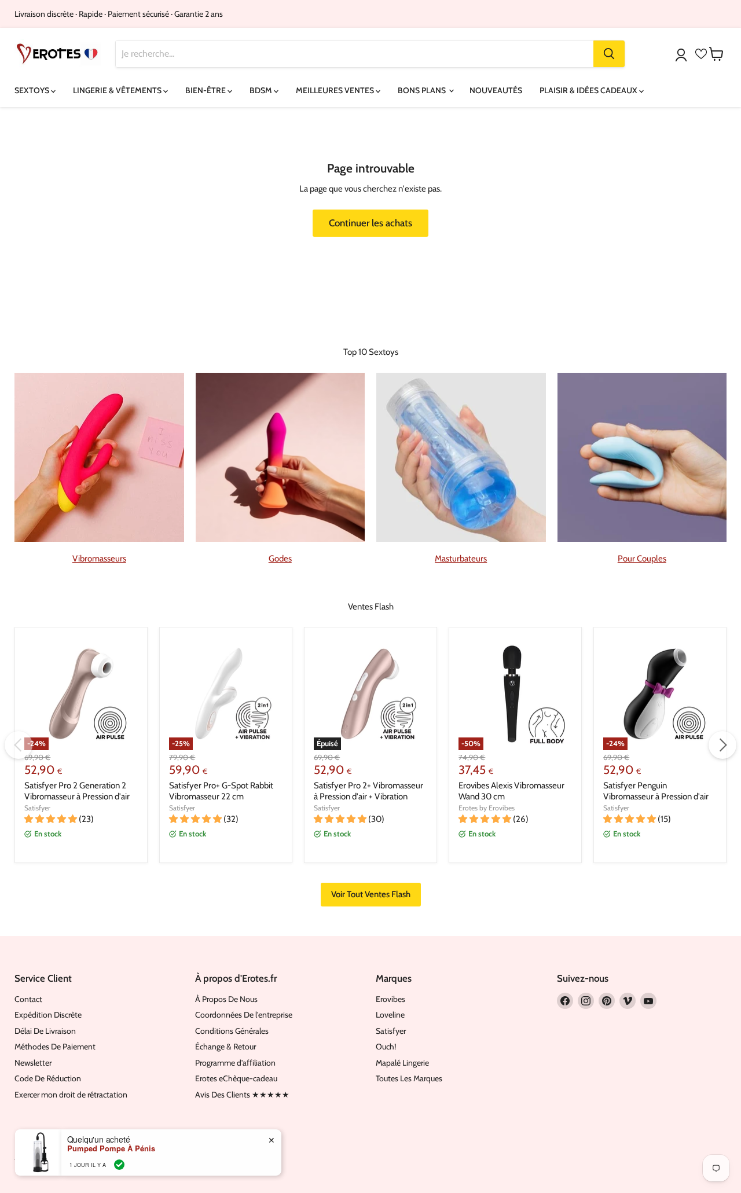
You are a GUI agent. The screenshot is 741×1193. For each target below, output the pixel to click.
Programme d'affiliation (235, 1063)
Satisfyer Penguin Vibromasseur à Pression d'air (656, 791)
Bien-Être (206, 90)
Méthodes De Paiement (55, 1046)
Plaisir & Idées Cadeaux (589, 90)
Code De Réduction (47, 1078)
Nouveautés (495, 90)
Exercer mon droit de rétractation (70, 1094)
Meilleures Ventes (336, 90)
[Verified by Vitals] (119, 1164)
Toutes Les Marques (409, 1078)
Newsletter (33, 1063)
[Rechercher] (609, 54)
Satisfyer (37, 807)
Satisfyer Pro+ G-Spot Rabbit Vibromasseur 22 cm (221, 791)
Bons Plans (422, 90)
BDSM (262, 90)
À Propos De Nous (226, 999)
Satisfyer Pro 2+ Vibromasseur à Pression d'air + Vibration (368, 791)
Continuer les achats (370, 223)
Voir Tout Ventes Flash (370, 894)
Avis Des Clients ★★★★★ (242, 1094)
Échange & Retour (225, 1046)
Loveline (390, 1015)
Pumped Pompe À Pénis (111, 1148)
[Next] (722, 745)
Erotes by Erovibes (486, 807)
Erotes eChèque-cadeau (236, 1078)
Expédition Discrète (48, 1015)
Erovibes (390, 999)
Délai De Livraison (45, 1031)
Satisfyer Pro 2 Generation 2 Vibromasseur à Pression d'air (77, 791)
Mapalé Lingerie (402, 1063)
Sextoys (32, 90)
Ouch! (386, 1046)
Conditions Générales (232, 1031)
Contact (28, 999)
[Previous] (18, 745)
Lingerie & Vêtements (118, 90)
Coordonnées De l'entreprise (243, 1015)
